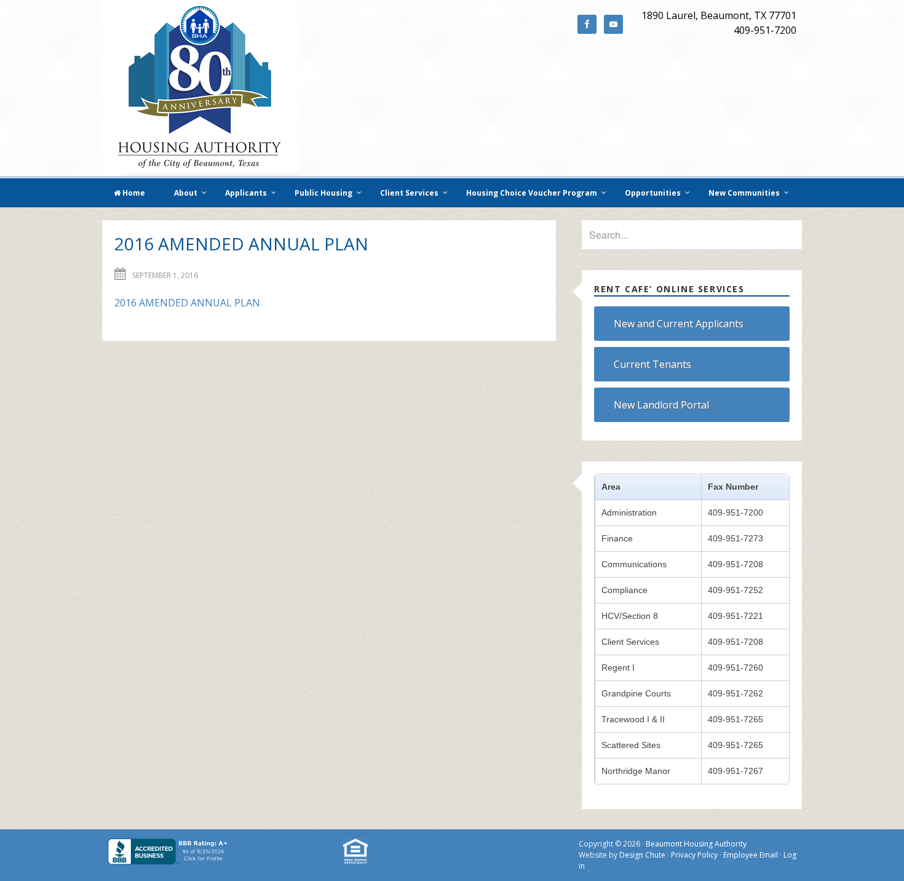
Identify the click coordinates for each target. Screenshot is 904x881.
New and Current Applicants (678, 323)
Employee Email (750, 855)
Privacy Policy (694, 855)
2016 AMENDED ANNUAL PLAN (187, 302)
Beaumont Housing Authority (696, 844)
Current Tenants (652, 364)
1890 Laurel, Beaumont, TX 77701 (718, 15)
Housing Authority (199, 88)
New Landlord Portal (661, 405)
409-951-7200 (765, 30)
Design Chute (642, 855)
